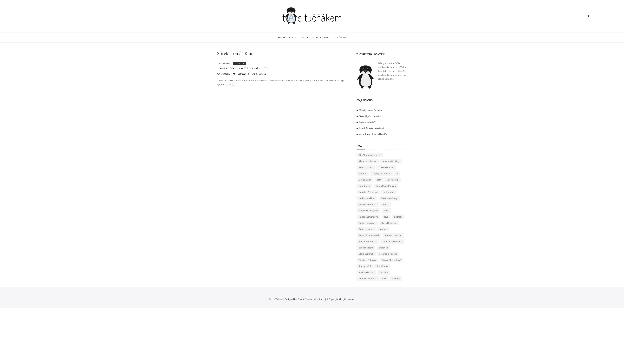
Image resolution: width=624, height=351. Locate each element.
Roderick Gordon (393, 235)
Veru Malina (224, 73)
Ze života (340, 37)
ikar (379, 179)
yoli (384, 278)
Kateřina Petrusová (368, 192)
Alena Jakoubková (367, 161)
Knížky (306, 37)
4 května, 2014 (242, 73)
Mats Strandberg (389, 198)
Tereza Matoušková (391, 260)
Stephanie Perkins (388, 253)
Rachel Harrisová (367, 222)
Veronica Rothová (367, 278)
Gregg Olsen (365, 179)
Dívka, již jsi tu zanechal (370, 116)
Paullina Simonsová (368, 216)
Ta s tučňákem (276, 299)
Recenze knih (224, 64)
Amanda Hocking (391, 161)
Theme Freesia (305, 299)
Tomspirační (365, 266)
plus (386, 216)
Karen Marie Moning (386, 185)
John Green (364, 185)
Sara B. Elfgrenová (367, 241)
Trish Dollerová (366, 272)
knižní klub (389, 192)
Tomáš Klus (240, 64)
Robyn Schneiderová (369, 235)
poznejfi (398, 216)
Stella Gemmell (366, 253)
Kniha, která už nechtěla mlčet (373, 134)
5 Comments (260, 73)
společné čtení (366, 247)
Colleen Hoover (386, 167)
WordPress (319, 299)
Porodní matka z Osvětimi (371, 128)
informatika (392, 179)
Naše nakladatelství (368, 210)
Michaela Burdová (367, 204)
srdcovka (383, 247)
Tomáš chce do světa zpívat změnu (243, 68)
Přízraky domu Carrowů (370, 110)
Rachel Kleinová (388, 222)
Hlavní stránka (287, 37)
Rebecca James (366, 229)
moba (385, 204)
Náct (386, 210)
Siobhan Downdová (392, 241)
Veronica (383, 272)
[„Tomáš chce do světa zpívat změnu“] (233, 84)
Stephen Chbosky (367, 260)
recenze (383, 229)
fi (397, 173)
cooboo (362, 173)
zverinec (396, 278)
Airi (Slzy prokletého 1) (369, 155)
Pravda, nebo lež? (367, 122)
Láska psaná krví (367, 198)
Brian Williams (365, 167)
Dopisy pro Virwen (381, 173)
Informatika (322, 37)
